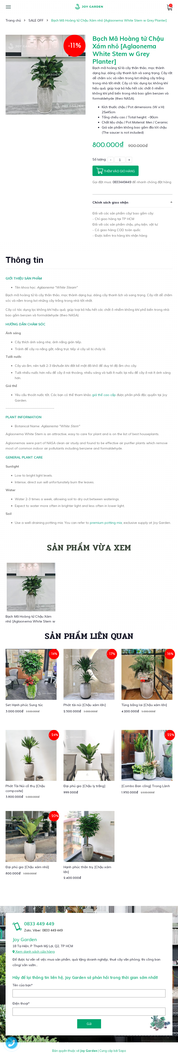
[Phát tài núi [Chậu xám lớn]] (89, 674)
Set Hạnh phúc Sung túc (24, 705)
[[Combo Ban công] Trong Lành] (146, 755)
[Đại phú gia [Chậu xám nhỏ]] (31, 836)
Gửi (89, 1024)
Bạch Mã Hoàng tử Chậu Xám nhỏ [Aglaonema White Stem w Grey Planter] (30, 621)
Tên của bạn (23, 985)
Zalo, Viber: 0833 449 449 (43, 930)
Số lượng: (99, 159)
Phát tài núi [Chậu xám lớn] (85, 705)
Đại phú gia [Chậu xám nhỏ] (27, 867)
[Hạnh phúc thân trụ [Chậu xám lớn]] (89, 836)
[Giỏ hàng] (169, 9)
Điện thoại (21, 1003)
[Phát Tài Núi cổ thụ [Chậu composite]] (31, 755)
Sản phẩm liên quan (89, 636)
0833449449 (122, 182)
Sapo (122, 1051)
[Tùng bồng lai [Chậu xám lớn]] (146, 674)
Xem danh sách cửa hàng (35, 951)
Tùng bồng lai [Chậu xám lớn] (144, 705)
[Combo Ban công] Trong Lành (145, 786)
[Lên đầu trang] (165, 1047)
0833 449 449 (39, 924)
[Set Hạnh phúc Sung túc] (31, 674)
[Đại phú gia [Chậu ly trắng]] (89, 755)
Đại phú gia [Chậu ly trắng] (84, 786)
